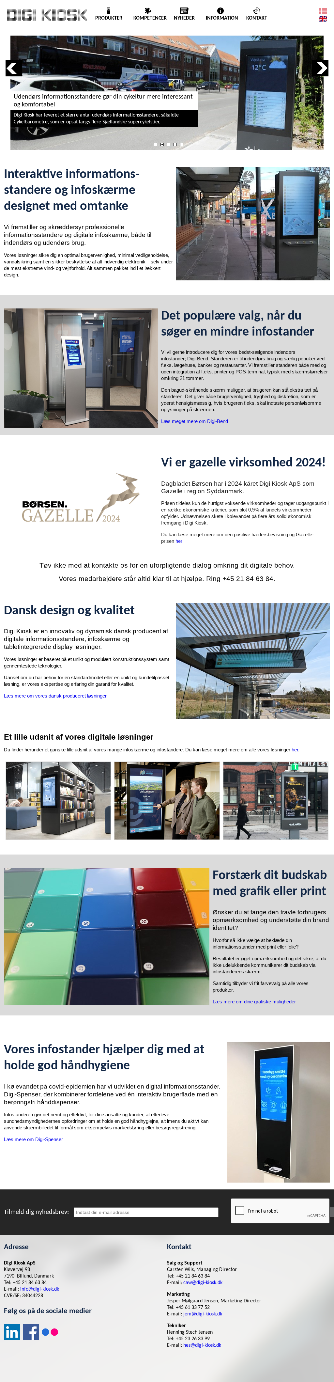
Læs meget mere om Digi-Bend (194, 421)
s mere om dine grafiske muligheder (258, 1001)
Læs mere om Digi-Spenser (33, 1139)
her (178, 541)
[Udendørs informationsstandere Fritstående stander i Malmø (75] (275, 801)
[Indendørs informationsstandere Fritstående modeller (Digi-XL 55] (167, 801)
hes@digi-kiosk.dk (202, 1345)
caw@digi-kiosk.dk (202, 1282)
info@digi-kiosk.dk (39, 1289)
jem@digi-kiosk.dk (202, 1314)
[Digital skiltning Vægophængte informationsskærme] (58, 801)
